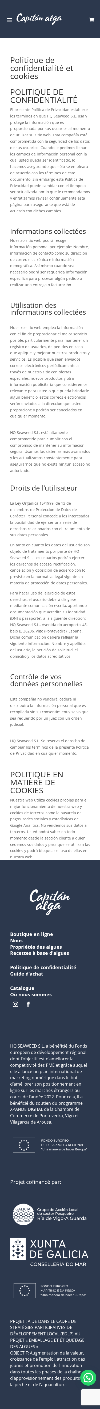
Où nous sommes (31, 994)
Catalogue (22, 988)
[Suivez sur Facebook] (28, 1004)
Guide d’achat (26, 974)
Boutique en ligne (31, 934)
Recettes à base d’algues (39, 953)
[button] (88, 1378)
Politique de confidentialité (43, 967)
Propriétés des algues (36, 947)
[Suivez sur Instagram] (15, 1004)
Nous (16, 940)
